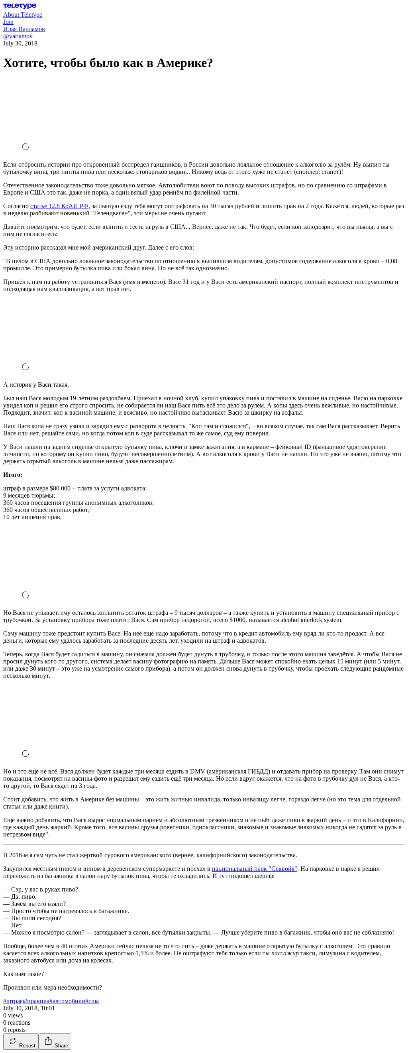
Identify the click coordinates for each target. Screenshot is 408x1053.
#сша (92, 1001)
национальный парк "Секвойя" (254, 868)
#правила (36, 1001)
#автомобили (67, 1001)
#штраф (13, 1001)
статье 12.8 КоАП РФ (59, 206)
